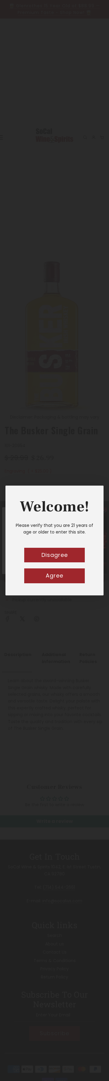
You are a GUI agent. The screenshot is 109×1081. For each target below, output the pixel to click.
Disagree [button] (54, 555)
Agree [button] (54, 575)
